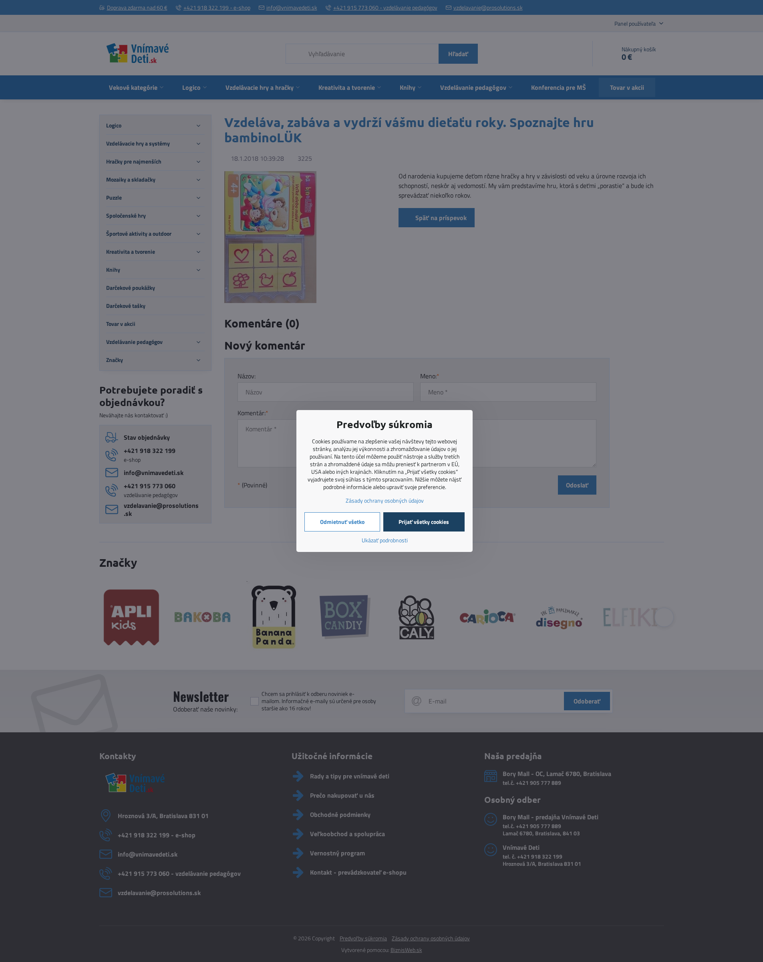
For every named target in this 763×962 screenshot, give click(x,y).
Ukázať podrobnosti (385, 540)
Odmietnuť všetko (342, 521)
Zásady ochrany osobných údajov (385, 500)
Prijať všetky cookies (424, 521)
